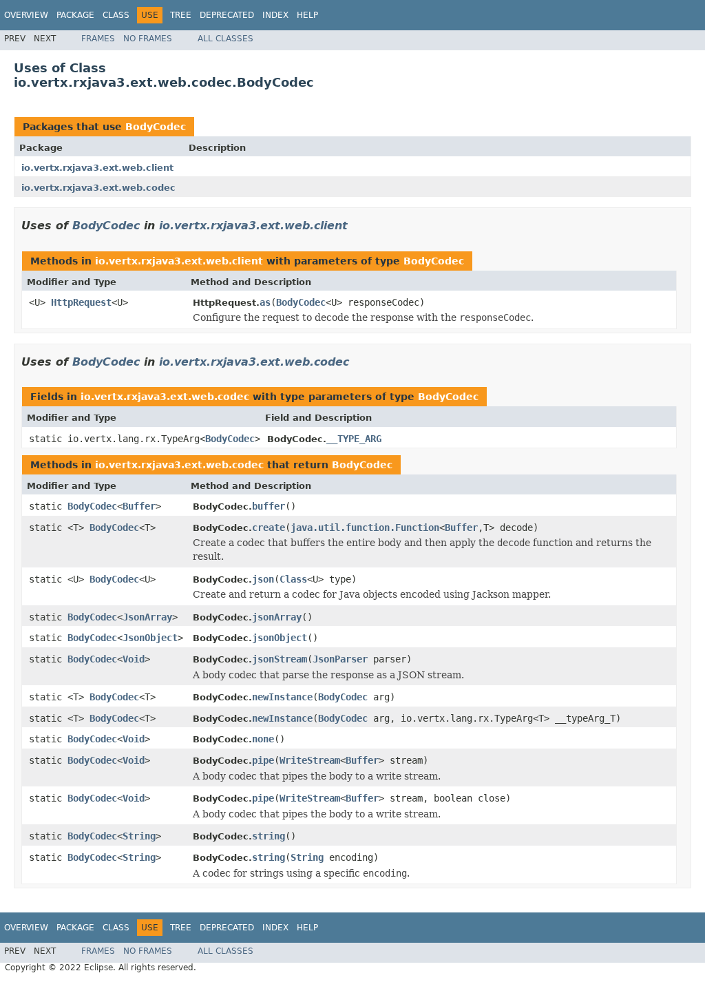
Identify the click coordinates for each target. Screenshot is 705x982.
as (265, 302)
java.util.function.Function (365, 527)
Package (75, 15)
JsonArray (147, 617)
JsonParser (340, 659)
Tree (180, 15)
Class (116, 15)
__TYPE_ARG (353, 438)
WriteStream (310, 760)
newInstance (282, 696)
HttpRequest (81, 302)
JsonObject (150, 637)
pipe (263, 760)
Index (275, 15)
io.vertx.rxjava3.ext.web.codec (98, 187)
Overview (26, 15)
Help (307, 15)
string (268, 836)
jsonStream (279, 659)
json (263, 579)
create (268, 527)
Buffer (139, 506)
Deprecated (227, 15)
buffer (268, 506)
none (263, 738)
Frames (98, 38)
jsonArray (277, 617)
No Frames (147, 38)
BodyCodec (155, 126)
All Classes (225, 38)
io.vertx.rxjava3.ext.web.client (97, 168)
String (139, 836)
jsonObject (279, 637)
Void (134, 659)
